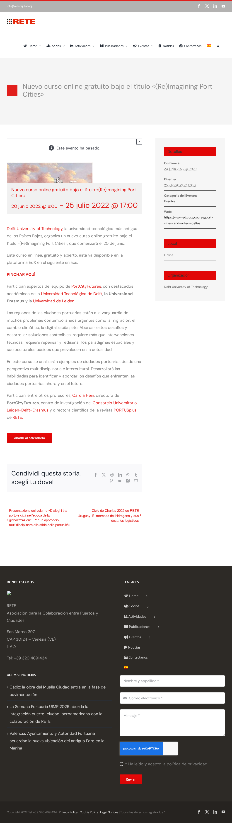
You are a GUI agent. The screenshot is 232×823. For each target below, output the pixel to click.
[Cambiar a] (209, 45)
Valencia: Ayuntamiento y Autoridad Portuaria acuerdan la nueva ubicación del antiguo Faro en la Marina (57, 741)
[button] (218, 45)
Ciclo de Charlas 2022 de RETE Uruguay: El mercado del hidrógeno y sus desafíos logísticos (108, 515)
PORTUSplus (125, 410)
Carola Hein (83, 395)
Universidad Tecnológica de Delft (71, 293)
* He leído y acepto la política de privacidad (166, 764)
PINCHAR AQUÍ (21, 274)
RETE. (18, 417)
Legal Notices (109, 812)
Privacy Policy (68, 812)
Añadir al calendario (29, 438)
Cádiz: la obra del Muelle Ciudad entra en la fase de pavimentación (58, 690)
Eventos (170, 201)
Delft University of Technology (35, 228)
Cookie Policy (89, 812)
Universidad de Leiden (53, 301)
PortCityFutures (86, 286)
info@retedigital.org (19, 6)
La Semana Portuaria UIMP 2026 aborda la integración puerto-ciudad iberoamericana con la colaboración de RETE (56, 714)
